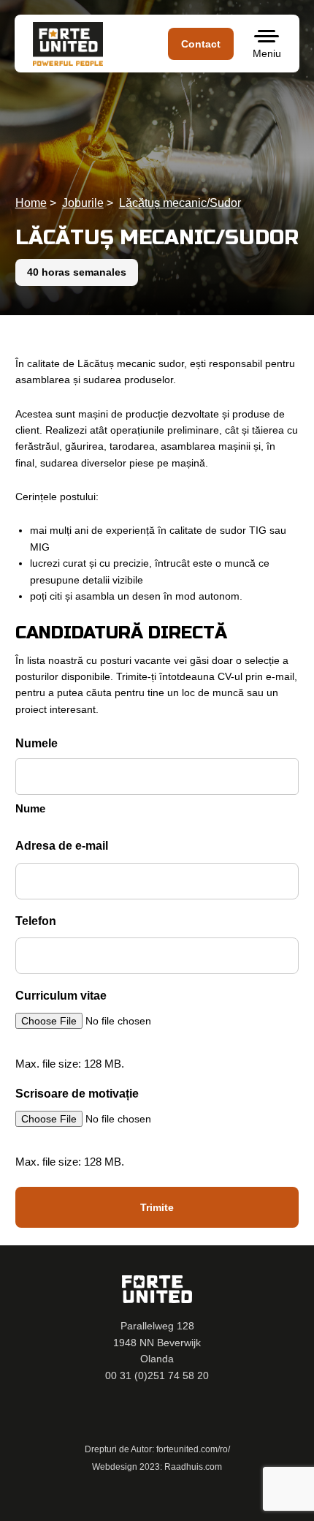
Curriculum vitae (61, 995)
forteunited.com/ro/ (193, 1449)
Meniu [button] (267, 53)
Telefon (35, 921)
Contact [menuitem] (201, 44)
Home (31, 203)
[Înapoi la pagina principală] (69, 44)
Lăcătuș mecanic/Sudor (180, 203)
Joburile (83, 203)
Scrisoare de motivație (77, 1093)
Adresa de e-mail (61, 845)
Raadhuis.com (193, 1467)
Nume (30, 808)
